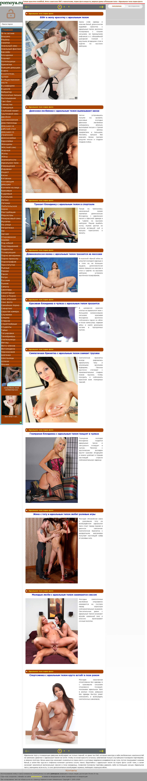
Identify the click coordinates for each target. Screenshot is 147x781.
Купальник (7, 197)
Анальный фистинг (11, 49)
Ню (2, 231)
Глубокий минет (9, 111)
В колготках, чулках (7, 75)
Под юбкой (7, 243)
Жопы (4, 154)
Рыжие (4, 284)
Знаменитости (8, 160)
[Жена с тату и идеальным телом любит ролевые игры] (52, 550)
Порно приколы (9, 259)
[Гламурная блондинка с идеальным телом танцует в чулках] (52, 470)
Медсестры (7, 215)
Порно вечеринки (10, 256)
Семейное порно (10, 305)
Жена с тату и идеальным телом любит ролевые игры (64, 514)
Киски (4, 175)
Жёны (4, 157)
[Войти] (11, 13)
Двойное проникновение (9, 118)
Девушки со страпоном (7, 133)
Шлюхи (5, 361)
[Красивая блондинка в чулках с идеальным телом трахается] (52, 324)
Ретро (4, 277)
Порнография (8, 262)
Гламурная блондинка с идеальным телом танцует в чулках (64, 434)
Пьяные (5, 268)
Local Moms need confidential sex (11, 389)
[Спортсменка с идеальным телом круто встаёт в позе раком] (52, 711)
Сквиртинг (6, 308)
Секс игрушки (8, 299)
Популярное (117, 6)
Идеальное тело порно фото (41, 13)
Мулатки (5, 222)
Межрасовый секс (11, 218)
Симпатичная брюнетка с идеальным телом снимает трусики (64, 353)
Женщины (6, 144)
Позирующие (8, 252)
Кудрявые (6, 194)
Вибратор (6, 92)
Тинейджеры (8, 336)
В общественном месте (10, 81)
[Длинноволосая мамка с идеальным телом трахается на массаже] (52, 274)
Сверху (5, 287)
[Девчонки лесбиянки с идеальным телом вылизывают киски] (52, 153)
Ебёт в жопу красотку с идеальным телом (64, 18)
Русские (5, 280)
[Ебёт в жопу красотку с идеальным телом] (52, 60)
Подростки (7, 249)
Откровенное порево (8, 238)
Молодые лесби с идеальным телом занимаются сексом (64, 595)
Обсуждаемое (133, 6)
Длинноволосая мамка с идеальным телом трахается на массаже (64, 254)
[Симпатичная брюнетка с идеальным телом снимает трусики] (52, 389)
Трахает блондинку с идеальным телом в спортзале (64, 204)
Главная (8, 30)
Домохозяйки (8, 138)
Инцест (5, 172)
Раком (4, 274)
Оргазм (5, 234)
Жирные (5, 150)
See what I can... (11, 417)
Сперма (5, 318)
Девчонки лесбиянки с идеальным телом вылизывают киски (64, 111)
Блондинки (7, 55)
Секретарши (8, 293)
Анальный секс (9, 46)
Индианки (6, 169)
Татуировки (7, 333)
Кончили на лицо (10, 188)
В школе (5, 89)
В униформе (8, 86)
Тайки (4, 330)
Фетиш (4, 343)
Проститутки (8, 265)
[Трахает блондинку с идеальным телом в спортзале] (52, 225)
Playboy (5, 40)
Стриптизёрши (9, 324)
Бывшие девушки (10, 68)
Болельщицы (8, 61)
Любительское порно (9, 207)
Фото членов (8, 346)
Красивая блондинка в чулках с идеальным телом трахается (64, 304)
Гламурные (7, 108)
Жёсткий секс (8, 147)
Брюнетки (6, 65)
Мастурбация (8, 212)
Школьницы (7, 358)
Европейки (7, 141)
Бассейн (5, 52)
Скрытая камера (10, 312)
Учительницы (8, 340)
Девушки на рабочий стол (8, 127)
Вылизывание (8, 98)
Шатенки (6, 355)
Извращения (8, 166)
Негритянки (7, 228)
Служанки (6, 315)
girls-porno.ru (36, 776)
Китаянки (6, 178)
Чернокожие (8, 352)
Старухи (5, 321)
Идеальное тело (9, 163)
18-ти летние (7, 33)
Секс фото (7, 302)
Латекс (5, 200)
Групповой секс (9, 114)
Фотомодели (8, 349)
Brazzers (5, 37)
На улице (6, 225)
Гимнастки (6, 105)
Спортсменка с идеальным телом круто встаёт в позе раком (64, 675)
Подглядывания (9, 246)
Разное (5, 271)
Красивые (6, 191)
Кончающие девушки (7, 183)
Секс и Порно (8, 296)
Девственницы (9, 123)
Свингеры (6, 290)
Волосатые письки (11, 95)
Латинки (5, 203)
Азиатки (5, 43)
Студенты (6, 327)
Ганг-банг (6, 101)
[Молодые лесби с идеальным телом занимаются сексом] (52, 631)
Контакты (71, 771)
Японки (5, 364)
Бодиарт (5, 58)
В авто (4, 71)
